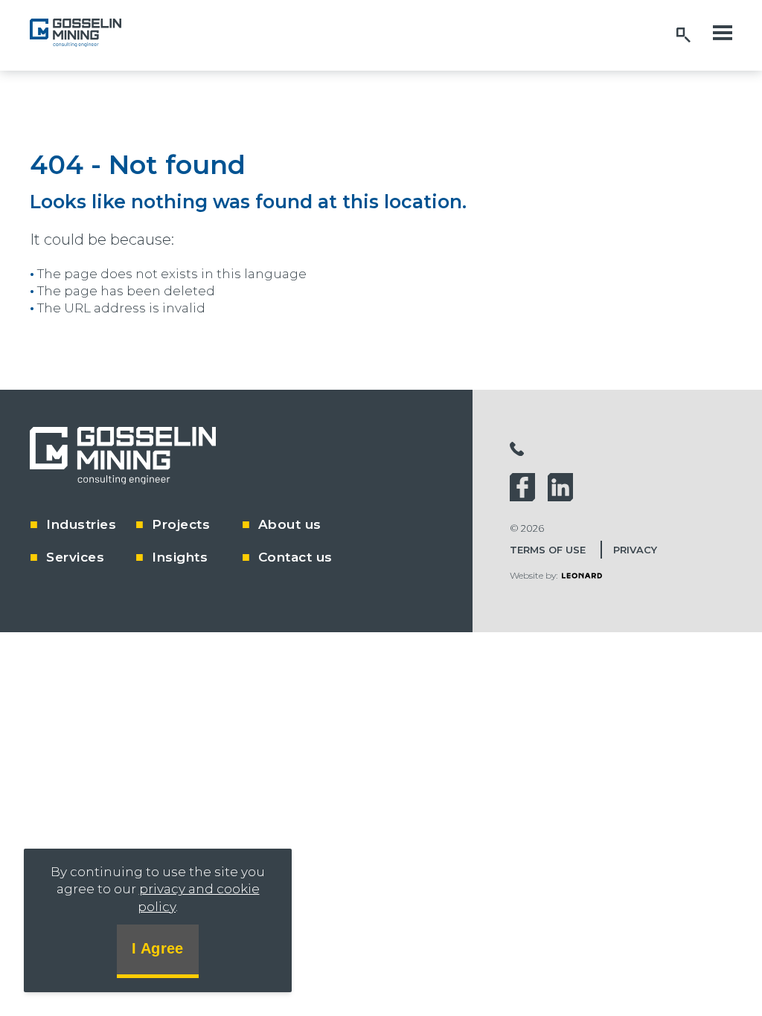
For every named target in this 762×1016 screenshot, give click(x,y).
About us (289, 524)
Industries (81, 524)
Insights (180, 557)
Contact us (295, 557)
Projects (181, 524)
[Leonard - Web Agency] (582, 575)
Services (75, 557)
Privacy (635, 550)
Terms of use (548, 550)
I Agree (158, 948)
